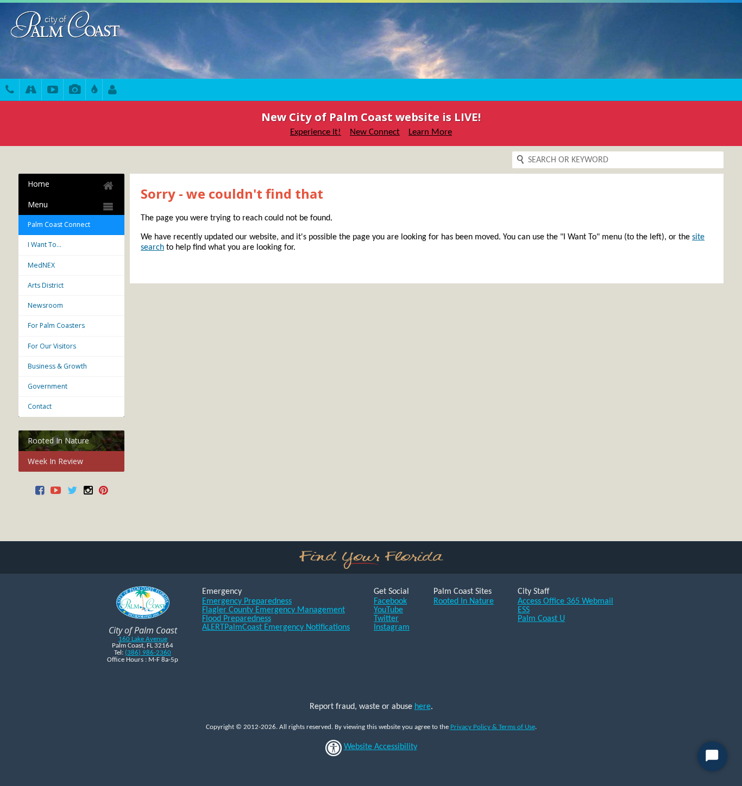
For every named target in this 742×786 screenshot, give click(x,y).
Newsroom (45, 305)
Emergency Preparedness (247, 601)
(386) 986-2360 (148, 652)
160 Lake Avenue (142, 639)
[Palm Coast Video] (53, 90)
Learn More (430, 132)
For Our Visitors (52, 346)
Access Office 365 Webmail (565, 601)
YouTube (388, 610)
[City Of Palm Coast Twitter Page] (72, 494)
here (422, 706)
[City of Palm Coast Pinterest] (103, 494)
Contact (40, 406)
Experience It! (315, 132)
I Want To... (44, 244)
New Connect (375, 132)
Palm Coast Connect (59, 224)
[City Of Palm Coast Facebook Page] (39, 494)
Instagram (392, 627)
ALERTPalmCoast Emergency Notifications (276, 627)
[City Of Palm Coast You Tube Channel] (56, 494)
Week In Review (55, 461)
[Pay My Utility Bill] (94, 90)
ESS (524, 610)
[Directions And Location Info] (30, 90)
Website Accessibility (380, 747)
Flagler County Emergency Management (273, 610)
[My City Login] (112, 90)
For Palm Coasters (56, 325)
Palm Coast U (541, 618)
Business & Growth (57, 366)
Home (38, 184)
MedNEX (41, 265)
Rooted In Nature (58, 440)
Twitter (386, 618)
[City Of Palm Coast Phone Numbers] (10, 90)
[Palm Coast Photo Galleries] (74, 90)
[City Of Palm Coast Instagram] (88, 494)
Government (47, 386)
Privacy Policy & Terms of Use (492, 727)
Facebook (390, 601)
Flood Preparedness (236, 618)
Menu (38, 204)
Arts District (46, 285)
